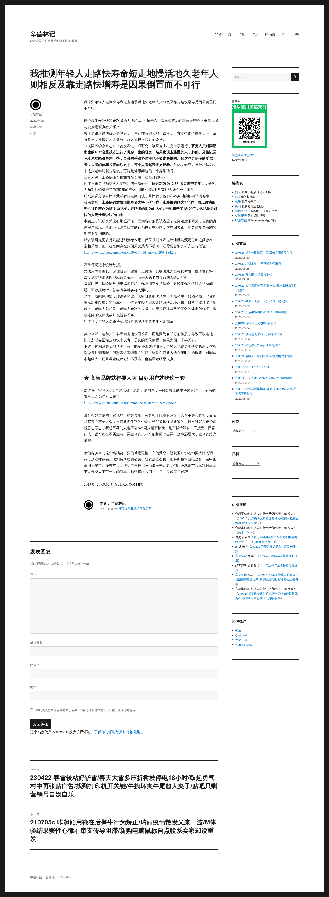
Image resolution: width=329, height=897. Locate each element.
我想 (218, 34)
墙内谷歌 (241, 211)
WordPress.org (243, 644)
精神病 (270, 34)
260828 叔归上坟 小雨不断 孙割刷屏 (258, 263)
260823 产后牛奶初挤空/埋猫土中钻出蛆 (261, 312)
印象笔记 (241, 220)
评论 (34, 574)
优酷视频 (241, 216)
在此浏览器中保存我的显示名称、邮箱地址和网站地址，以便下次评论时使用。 (87, 710)
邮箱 (34, 664)
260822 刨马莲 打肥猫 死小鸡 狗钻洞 (258, 334)
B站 (237, 197)
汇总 (254, 34)
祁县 (241, 34)
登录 (238, 630)
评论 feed (241, 640)
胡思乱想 (36, 126)
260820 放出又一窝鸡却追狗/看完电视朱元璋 (264, 356)
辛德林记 (42, 33)
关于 (295, 34)
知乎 (238, 201)
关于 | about (245, 532)
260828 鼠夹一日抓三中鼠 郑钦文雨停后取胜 (264, 252)
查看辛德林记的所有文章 (135, 509)
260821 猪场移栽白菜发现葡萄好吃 (257, 345)
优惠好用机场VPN (243, 155)
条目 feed (241, 635)
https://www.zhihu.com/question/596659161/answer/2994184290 (130, 252)
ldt (237, 546)
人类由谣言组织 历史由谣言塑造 (256, 323)
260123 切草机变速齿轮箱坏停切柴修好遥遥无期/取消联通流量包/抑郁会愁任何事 (266, 579)
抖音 (238, 192)
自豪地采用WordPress (59, 877)
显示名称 (38, 642)
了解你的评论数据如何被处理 (117, 731)
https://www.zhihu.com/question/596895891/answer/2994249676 (130, 402)
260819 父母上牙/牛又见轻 (252, 367)
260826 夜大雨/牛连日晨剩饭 (253, 274)
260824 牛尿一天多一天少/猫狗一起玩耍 (261, 301)
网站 (33, 687)
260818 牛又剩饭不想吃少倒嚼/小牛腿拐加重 (264, 378)
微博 (238, 206)
